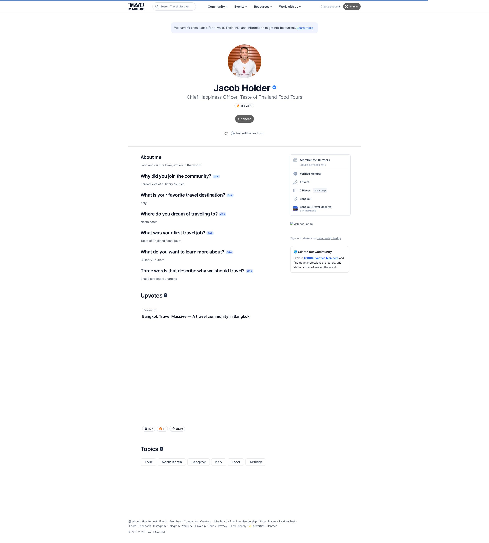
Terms (212, 526)
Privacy (222, 526)
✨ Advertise (257, 526)
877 (150, 428)
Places (272, 521)
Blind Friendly (238, 526)
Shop (262, 521)
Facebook (144, 526)
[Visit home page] (136, 6)
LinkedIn (200, 526)
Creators (205, 521)
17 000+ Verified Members (321, 258)
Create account (330, 6)
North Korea (172, 462)
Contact (272, 526)
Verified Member (310, 173)
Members (176, 521)
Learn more (305, 28)
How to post (149, 521)
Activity (255, 462)
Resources (262, 6)
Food (236, 462)
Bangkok (198, 462)
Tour (148, 462)
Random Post (287, 521)
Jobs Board (220, 521)
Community (216, 6)
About (136, 521)
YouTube (187, 526)
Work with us (288, 6)
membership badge (329, 238)
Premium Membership (243, 521)
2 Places (313, 190)
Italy (218, 462)
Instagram (159, 526)
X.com (132, 526)
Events (239, 6)
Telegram (174, 526)
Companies (191, 521)
